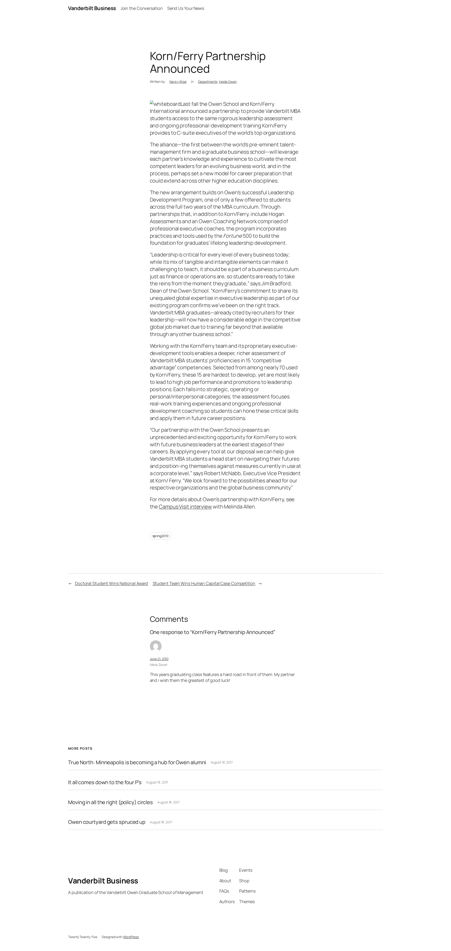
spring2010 (160, 536)
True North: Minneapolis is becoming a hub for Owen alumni (137, 762)
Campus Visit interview (185, 506)
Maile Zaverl (158, 664)
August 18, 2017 (222, 762)
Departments (207, 81)
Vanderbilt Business (92, 8)
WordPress (131, 937)
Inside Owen (228, 81)
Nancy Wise (178, 81)
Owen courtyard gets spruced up (106, 822)
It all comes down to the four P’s (105, 782)
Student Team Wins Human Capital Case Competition (204, 583)
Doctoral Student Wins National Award (111, 583)
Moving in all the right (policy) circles (110, 802)
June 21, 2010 (159, 659)
